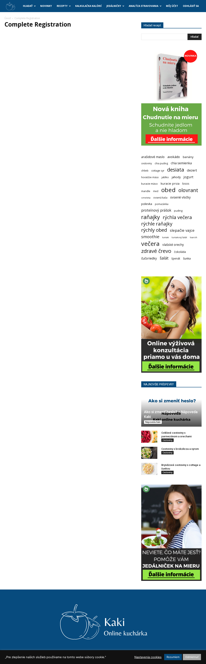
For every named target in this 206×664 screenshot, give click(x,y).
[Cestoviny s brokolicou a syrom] (149, 453)
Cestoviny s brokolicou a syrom (180, 448)
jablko (165, 177)
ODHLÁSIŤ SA (191, 6)
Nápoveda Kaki (153, 422)
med (155, 191)
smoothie (150, 237)
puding (178, 210)
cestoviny (146, 163)
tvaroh (193, 237)
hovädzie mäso (150, 177)
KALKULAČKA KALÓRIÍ (88, 6)
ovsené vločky (180, 197)
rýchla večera (177, 217)
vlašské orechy (173, 245)
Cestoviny (167, 440)
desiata (175, 170)
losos (185, 183)
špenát (175, 258)
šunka (187, 258)
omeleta (145, 197)
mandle (145, 191)
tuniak (165, 237)
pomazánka (161, 204)
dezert (192, 170)
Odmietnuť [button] (192, 657)
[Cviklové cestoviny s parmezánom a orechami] (149, 437)
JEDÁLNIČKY (113, 6)
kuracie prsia (170, 183)
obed (168, 190)
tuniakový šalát (179, 237)
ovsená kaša (160, 197)
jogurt (188, 177)
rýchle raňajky (156, 223)
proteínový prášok (156, 210)
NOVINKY (46, 6)
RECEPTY (62, 6)
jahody (176, 177)
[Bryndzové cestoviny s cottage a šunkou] (149, 469)
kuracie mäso (149, 183)
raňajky (150, 217)
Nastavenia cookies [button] (148, 657)
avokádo (173, 157)
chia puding (161, 163)
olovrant (188, 190)
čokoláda (180, 252)
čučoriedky (149, 258)
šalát (164, 258)
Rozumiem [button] (173, 657)
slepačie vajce (182, 230)
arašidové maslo (153, 157)
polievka (146, 204)
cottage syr (157, 170)
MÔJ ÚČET (172, 6)
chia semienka (181, 163)
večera (150, 244)
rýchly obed (154, 230)
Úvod (7, 18)
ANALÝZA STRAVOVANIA (143, 6)
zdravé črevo (156, 251)
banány (188, 157)
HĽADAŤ (28, 6)
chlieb (144, 170)
